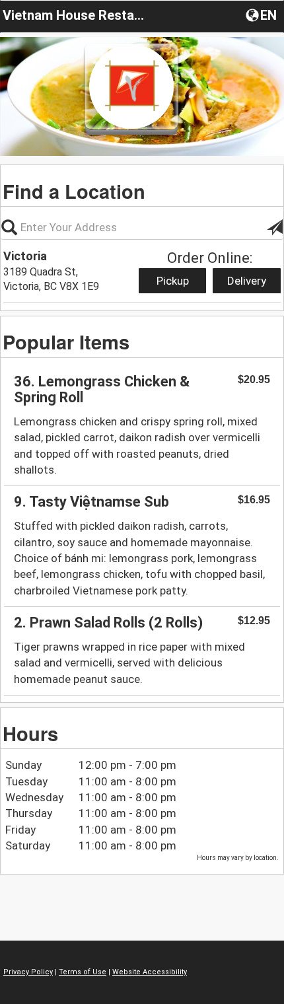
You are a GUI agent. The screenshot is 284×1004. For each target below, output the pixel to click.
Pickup (173, 280)
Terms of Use (82, 972)
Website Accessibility (149, 972)
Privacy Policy (28, 972)
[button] (262, 14)
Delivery (246, 280)
